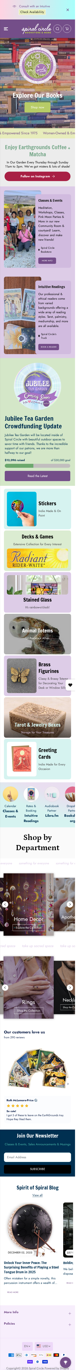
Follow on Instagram (35, 176)
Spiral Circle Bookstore (47, 250)
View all (37, 1195)
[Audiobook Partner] (52, 794)
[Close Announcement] (67, 9)
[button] (6, 28)
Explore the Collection (37, 928)
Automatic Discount (35, 14)
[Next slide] (70, 904)
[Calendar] (10, 794)
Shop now (37, 107)
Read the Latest (38, 476)
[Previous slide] (5, 904)
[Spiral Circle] (36, 28)
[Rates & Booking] (31, 794)
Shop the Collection (37, 1011)
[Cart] (67, 29)
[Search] (57, 29)
